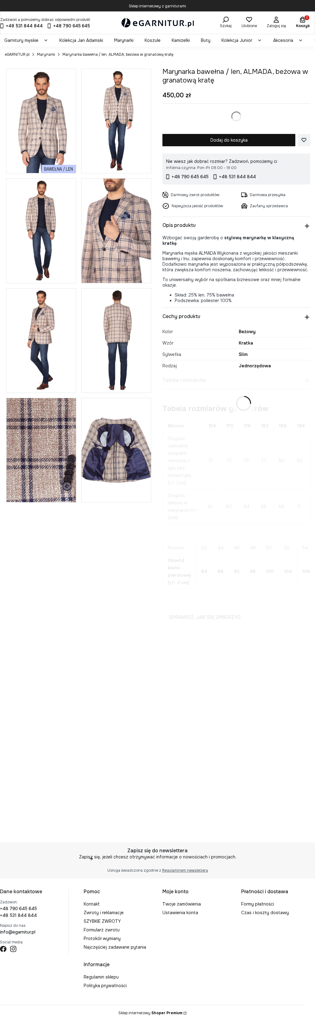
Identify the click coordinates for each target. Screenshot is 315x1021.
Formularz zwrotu (102, 930)
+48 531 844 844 (18, 915)
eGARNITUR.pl (17, 54)
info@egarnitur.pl (17, 932)
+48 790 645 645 (18, 908)
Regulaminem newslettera (185, 870)
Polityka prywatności (105, 985)
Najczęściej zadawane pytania (115, 947)
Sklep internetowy (150, 1013)
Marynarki (46, 54)
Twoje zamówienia (181, 904)
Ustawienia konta (180, 912)
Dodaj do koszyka (229, 140)
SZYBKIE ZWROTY (102, 921)
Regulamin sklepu (101, 977)
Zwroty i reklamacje (104, 912)
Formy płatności (257, 904)
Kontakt (92, 904)
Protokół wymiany (102, 938)
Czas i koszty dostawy (265, 912)
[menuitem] (26, 40)
